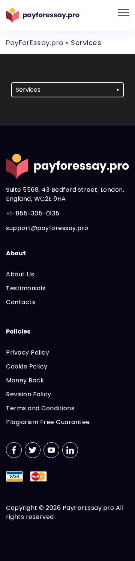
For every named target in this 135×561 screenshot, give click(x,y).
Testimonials (25, 288)
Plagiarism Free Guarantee (48, 422)
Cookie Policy (27, 366)
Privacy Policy (27, 352)
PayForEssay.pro (35, 42)
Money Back (25, 380)
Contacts (20, 302)
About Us (20, 274)
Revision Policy (28, 394)
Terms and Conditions (40, 408)
